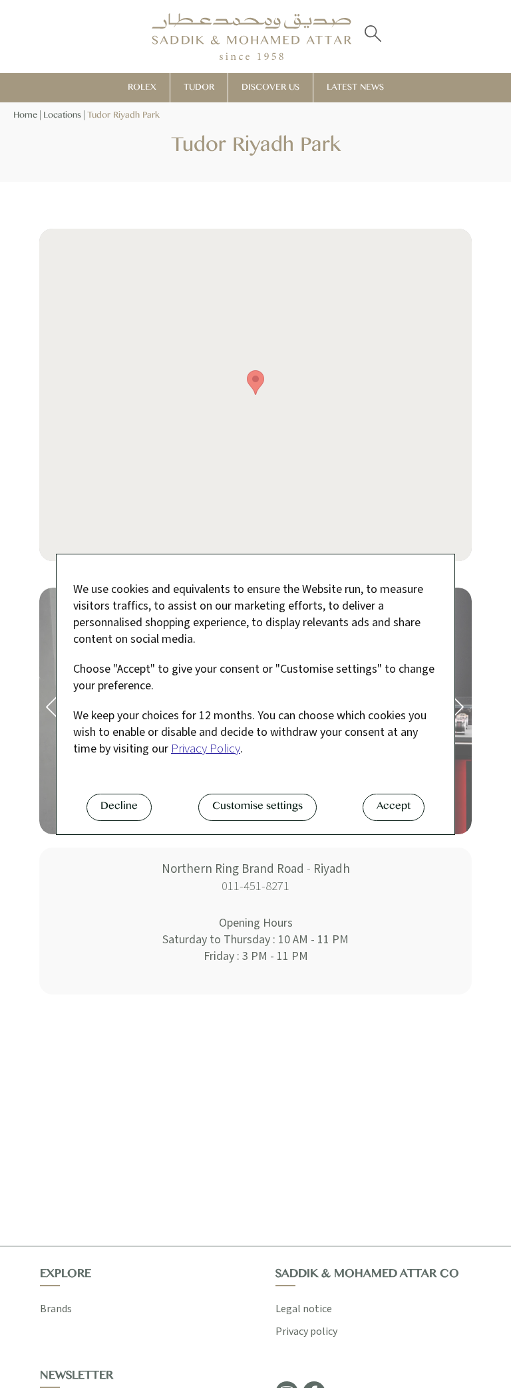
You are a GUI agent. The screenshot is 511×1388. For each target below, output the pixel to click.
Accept (394, 808)
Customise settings (257, 808)
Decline (119, 808)
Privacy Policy (205, 749)
